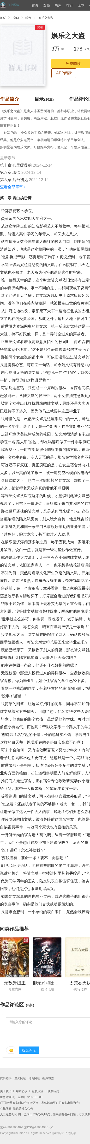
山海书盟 (48, 1078)
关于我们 (6, 1091)
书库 (58, 5)
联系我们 (53, 1091)
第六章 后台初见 (14, 180)
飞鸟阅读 (34, 1078)
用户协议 (21, 1091)
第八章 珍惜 (10, 172)
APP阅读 (64, 73)
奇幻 (16, 18)
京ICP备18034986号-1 (39, 1127)
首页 (35, 5)
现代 (28, 18)
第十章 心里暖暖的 (16, 165)
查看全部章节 (11, 187)
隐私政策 (37, 1091)
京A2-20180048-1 (12, 1127)
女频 (46, 5)
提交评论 (29, 1050)
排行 (69, 5)
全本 (81, 5)
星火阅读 (20, 1078)
